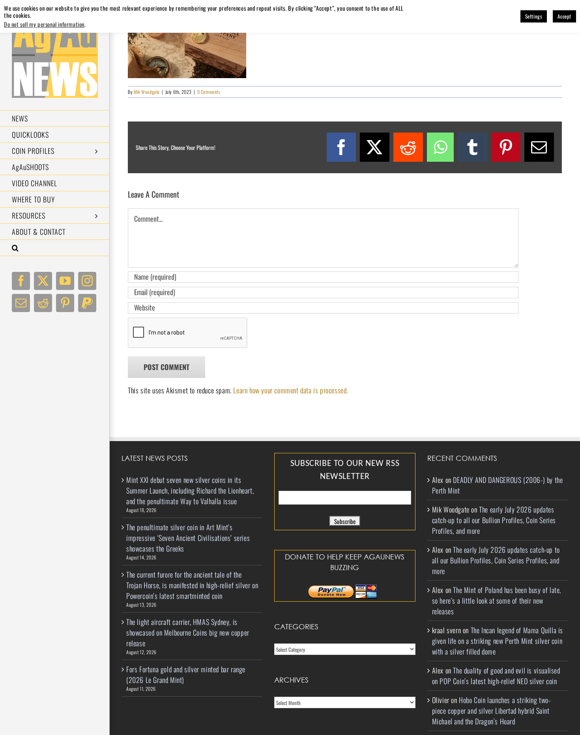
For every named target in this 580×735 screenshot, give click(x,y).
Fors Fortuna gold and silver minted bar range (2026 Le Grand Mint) (185, 674)
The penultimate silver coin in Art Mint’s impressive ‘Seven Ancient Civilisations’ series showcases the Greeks (188, 538)
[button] (55, 248)
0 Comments (208, 91)
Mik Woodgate (147, 91)
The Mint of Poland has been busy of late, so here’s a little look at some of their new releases (496, 600)
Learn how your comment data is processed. (290, 390)
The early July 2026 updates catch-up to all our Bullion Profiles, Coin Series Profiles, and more (494, 520)
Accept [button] (564, 16)
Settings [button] (534, 16)
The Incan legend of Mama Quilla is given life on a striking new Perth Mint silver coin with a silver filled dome (497, 640)
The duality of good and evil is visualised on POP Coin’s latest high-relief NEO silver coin (496, 675)
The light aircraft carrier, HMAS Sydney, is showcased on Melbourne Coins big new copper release (187, 632)
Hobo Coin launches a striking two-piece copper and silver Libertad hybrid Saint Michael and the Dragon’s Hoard (491, 710)
